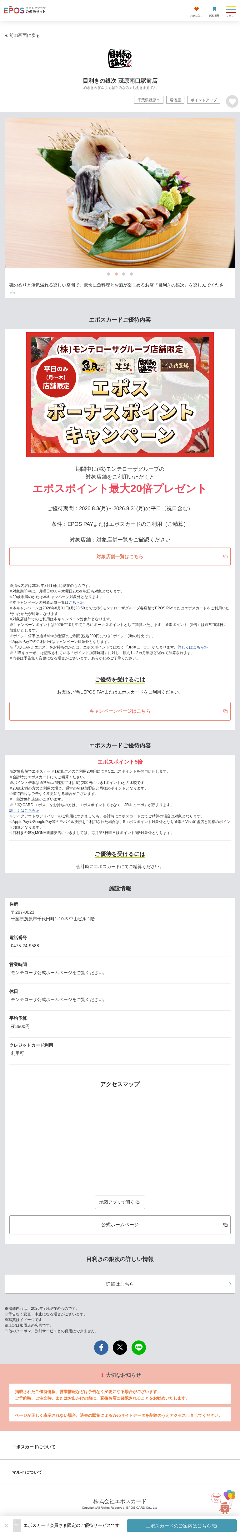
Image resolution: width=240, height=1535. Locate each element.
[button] (130, 1525)
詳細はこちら (120, 1284)
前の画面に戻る (24, 35)
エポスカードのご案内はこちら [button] (178, 1525)
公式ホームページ (120, 1224)
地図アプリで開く (116, 1202)
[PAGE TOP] (223, 1507)
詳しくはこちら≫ (193, 647)
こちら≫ (76, 602)
